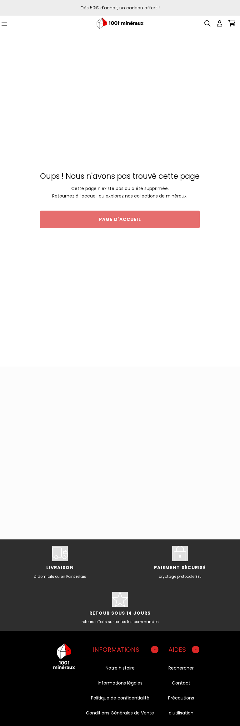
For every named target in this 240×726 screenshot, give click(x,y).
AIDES (177, 649)
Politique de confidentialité (120, 698)
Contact (181, 683)
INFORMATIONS (116, 649)
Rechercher (181, 668)
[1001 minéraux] (120, 23)
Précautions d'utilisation (181, 705)
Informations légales (120, 683)
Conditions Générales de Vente (120, 713)
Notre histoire (120, 668)
